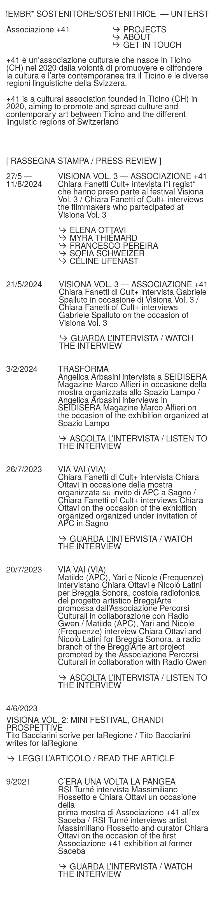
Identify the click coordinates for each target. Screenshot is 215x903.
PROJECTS (144, 29)
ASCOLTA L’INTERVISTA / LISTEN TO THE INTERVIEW (133, 442)
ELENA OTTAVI (96, 230)
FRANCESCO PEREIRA (112, 245)
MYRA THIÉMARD (102, 237)
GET (131, 44)
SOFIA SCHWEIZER (106, 253)
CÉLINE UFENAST (103, 261)
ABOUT (137, 36)
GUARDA (87, 338)
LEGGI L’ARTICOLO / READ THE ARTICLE (96, 758)
